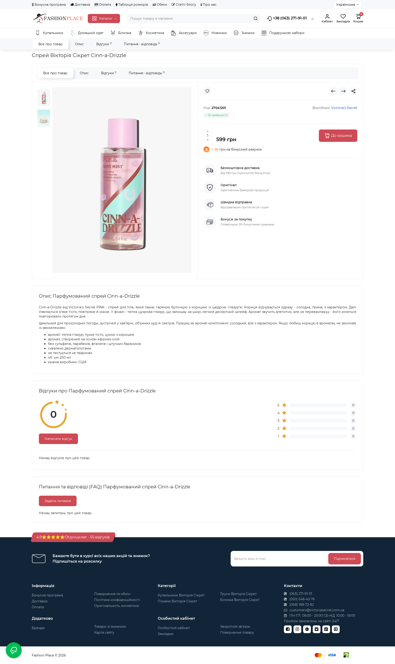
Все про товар (50, 44)
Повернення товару (237, 632)
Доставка (82, 5)
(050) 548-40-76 (301, 599)
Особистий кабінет (174, 628)
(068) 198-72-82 (301, 605)
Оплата (104, 5)
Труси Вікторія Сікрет (238, 594)
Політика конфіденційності (117, 600)
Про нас (209, 5)
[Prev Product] (333, 91)
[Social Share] (353, 91)
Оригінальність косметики (116, 606)
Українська (345, 5)
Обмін (161, 5)
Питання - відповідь (142, 44)
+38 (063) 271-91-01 (289, 18)
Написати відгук (58, 439)
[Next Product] (343, 91)
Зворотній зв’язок (235, 626)
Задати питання (58, 501)
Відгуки (104, 44)
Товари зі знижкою (110, 626)
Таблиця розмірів (132, 5)
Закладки (165, 634)
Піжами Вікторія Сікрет (177, 601)
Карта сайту (104, 632)
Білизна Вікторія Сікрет (240, 600)
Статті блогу (185, 5)
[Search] (255, 18)
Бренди (38, 628)
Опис (79, 44)
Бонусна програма (50, 5)
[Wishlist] (207, 91)
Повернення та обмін (112, 594)
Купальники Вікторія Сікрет (181, 595)
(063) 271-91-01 (300, 594)
